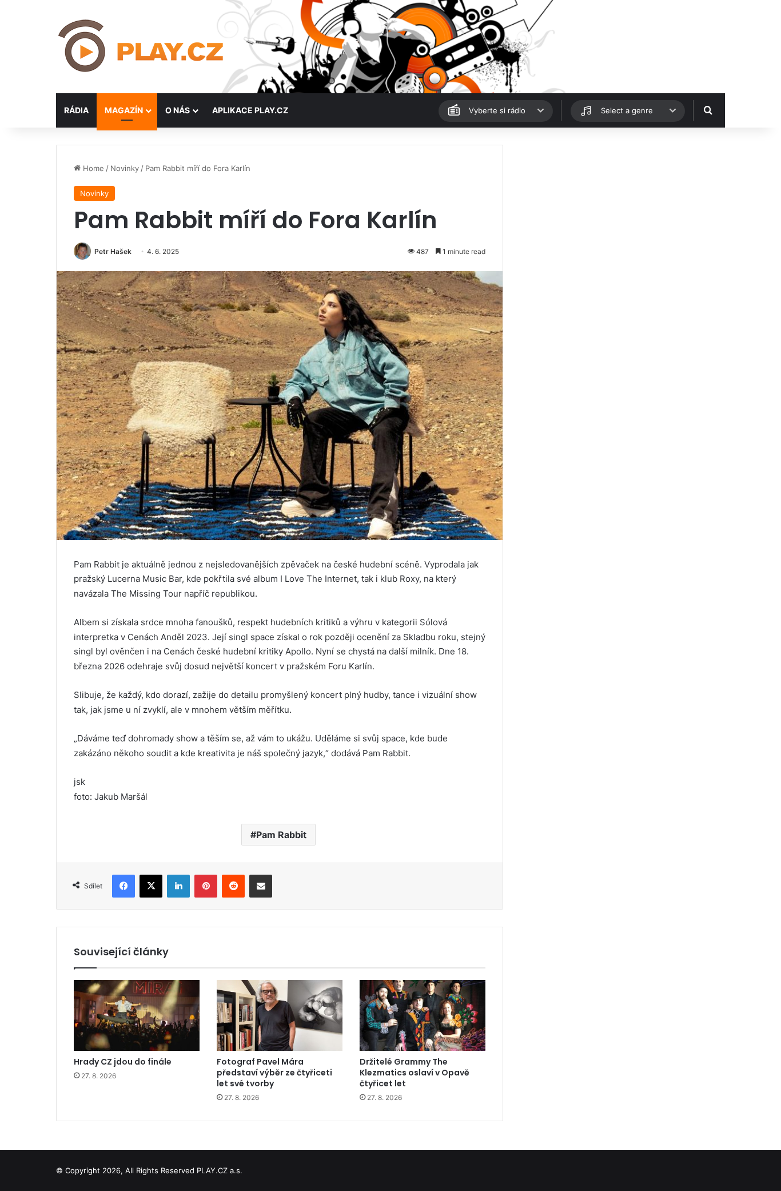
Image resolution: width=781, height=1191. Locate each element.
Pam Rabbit (281, 834)
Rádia (76, 110)
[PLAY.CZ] (142, 46)
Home (92, 168)
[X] (151, 886)
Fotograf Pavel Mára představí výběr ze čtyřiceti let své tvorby (274, 1072)
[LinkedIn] (178, 886)
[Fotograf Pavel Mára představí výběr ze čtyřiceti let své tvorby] (279, 1015)
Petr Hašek (113, 251)
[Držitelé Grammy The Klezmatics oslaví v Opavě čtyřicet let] (422, 1015)
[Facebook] (123, 886)
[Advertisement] (619, 225)
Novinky (124, 168)
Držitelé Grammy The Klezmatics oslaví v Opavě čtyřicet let (414, 1072)
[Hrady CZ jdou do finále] (137, 1015)
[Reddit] (233, 886)
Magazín (124, 110)
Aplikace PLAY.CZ (250, 110)
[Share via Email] (260, 886)
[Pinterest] (205, 886)
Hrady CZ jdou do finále (123, 1061)
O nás (177, 110)
